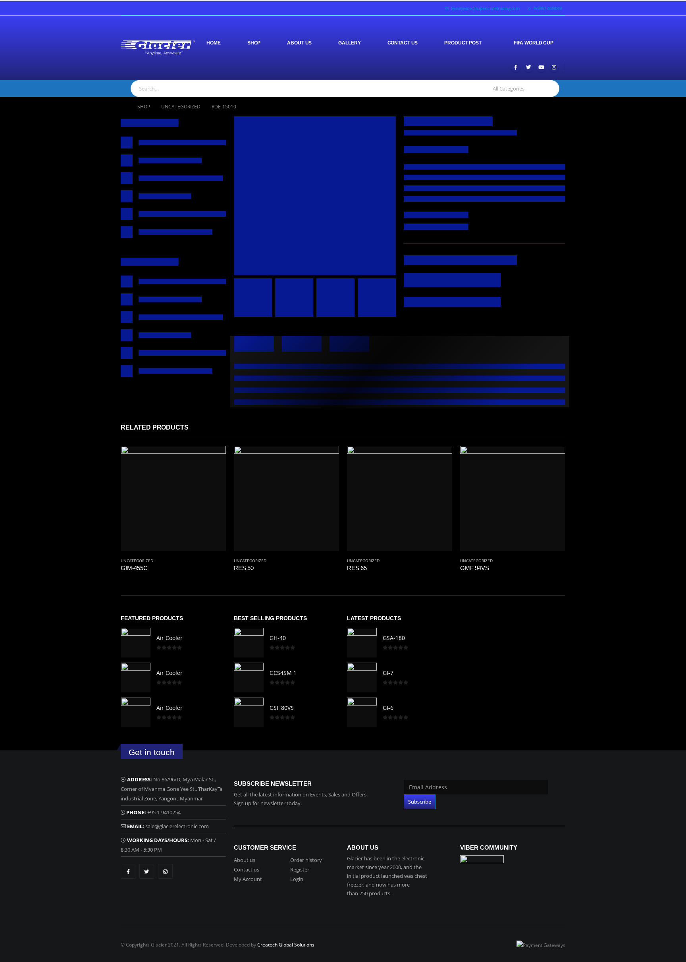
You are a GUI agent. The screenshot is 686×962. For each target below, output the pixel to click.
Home (213, 43)
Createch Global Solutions (285, 944)
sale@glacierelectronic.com (177, 826)
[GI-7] (362, 677)
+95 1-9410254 (164, 812)
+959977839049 (547, 8)
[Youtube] (541, 67)
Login (296, 879)
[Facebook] (516, 67)
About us (244, 860)
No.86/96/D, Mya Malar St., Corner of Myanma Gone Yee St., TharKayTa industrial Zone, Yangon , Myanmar (171, 789)
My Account (248, 879)
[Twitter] (528, 67)
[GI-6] (362, 712)
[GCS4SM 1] (249, 677)
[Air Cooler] (135, 642)
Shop (254, 43)
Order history (306, 860)
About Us (299, 43)
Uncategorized (137, 560)
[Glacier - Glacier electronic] (158, 47)
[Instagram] (554, 67)
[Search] (549, 88)
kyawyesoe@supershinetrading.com (485, 8)
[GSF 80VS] (249, 712)
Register (299, 869)
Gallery (349, 43)
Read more (213, 459)
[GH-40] (249, 642)
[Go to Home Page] (123, 107)
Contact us (246, 869)
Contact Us (402, 43)
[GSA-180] (362, 642)
